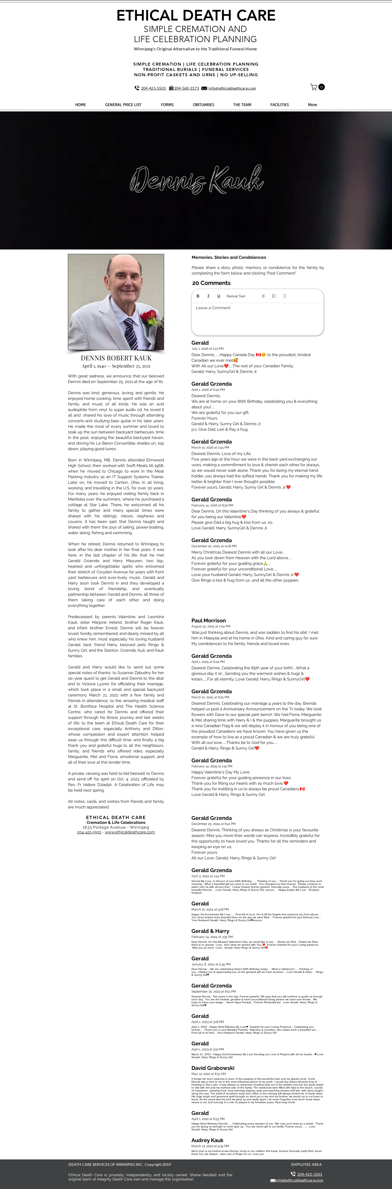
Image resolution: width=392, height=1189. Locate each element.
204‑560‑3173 (186, 88)
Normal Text (236, 296)
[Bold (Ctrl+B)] (198, 296)
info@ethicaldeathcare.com (232, 88)
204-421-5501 (89, 832)
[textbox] (257, 317)
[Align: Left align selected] (263, 296)
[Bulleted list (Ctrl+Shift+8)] (284, 296)
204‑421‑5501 (153, 88)
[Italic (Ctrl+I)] (208, 296)
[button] (318, 87)
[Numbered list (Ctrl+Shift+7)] (274, 296)
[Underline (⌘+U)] (219, 296)
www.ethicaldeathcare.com (130, 832)
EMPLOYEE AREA (306, 1164)
